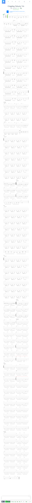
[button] (3, 14)
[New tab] (19, 1)
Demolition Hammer (16, 9)
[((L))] (15, 501)
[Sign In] (29, 1)
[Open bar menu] (16, 18)
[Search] (12, 1)
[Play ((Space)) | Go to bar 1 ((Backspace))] (6, 501)
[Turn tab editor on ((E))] (30, 501)
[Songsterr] (3, 2)
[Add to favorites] (11, 8)
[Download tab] (26, 501)
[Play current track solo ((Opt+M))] (17, 501)
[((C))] (21, 501)
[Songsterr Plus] (8, 1)
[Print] (20, 8)
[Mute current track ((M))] (19, 501)
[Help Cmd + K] (24, 1)
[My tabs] (15, 1)
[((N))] (24, 501)
